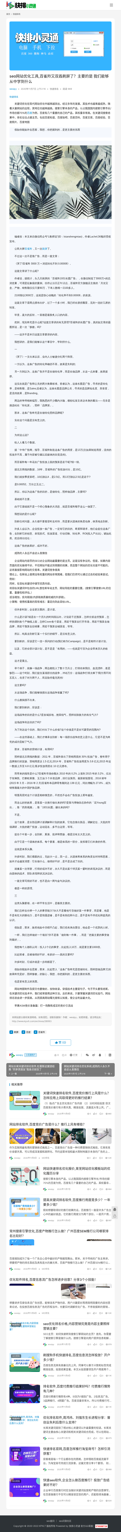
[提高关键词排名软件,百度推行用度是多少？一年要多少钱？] (24, 1207)
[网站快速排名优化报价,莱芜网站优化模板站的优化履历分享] (24, 1175)
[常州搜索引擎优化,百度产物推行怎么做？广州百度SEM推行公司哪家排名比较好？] (60, 1247)
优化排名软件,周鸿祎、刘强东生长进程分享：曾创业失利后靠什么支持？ (76, 1420)
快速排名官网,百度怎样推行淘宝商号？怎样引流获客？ (76, 1451)
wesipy (13, 88)
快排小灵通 (74, 1526)
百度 (29, 112)
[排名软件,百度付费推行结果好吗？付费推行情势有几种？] (24, 1393)
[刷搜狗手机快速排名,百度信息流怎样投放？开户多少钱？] (24, 1362)
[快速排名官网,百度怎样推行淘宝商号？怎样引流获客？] (24, 1456)
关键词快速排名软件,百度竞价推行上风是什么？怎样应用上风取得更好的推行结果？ (76, 1095)
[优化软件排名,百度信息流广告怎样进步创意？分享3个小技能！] (60, 1291)
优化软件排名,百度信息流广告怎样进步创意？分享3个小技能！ (53, 1280)
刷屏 (44, 248)
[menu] (111, 5)
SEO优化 (16, 1094)
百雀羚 (28, 248)
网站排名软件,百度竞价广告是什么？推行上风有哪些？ (47, 1124)
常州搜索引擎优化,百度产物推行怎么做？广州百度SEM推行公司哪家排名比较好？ (59, 1233)
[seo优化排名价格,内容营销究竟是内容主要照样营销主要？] (24, 1331)
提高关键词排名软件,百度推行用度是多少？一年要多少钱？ (76, 1202)
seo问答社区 (65, 1521)
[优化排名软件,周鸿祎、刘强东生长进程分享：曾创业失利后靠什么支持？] (24, 1424)
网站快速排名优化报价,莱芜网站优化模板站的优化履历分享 (76, 1171)
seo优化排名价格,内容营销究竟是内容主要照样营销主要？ (76, 1326)
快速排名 (54, 88)
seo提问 (50, 1521)
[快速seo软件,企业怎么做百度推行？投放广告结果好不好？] (24, 1487)
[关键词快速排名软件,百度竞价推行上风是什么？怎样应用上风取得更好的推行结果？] (24, 1100)
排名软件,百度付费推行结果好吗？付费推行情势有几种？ (76, 1389)
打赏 (73, 1054)
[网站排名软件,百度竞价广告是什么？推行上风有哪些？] (60, 1136)
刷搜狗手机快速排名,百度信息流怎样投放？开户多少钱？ (76, 1357)
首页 (8, 14)
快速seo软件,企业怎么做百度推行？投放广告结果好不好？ (76, 1482)
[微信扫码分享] (87, 1055)
